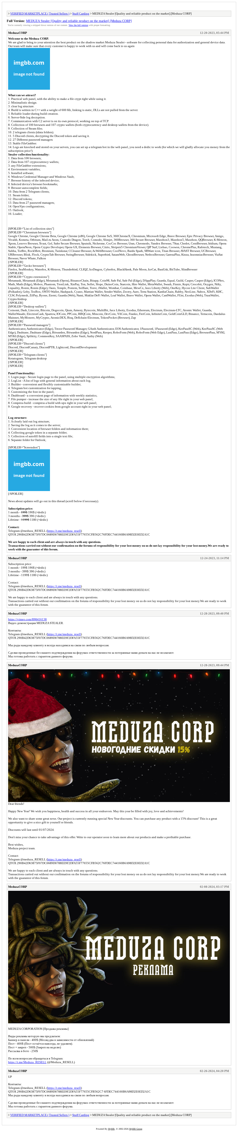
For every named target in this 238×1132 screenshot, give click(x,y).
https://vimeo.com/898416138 (27, 619)
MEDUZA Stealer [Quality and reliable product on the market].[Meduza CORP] (79, 21)
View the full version (78, 25)
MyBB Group (135, 1129)
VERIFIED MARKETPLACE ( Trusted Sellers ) (39, 13)
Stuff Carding (80, 13)
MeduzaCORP (17, 33)
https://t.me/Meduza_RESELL (27, 1062)
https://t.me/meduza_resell (64, 531)
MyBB (111, 1129)
